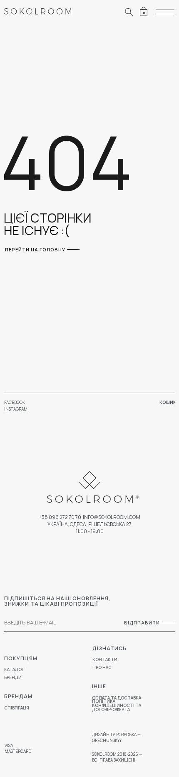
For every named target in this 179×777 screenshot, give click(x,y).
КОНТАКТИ (104, 659)
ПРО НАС (102, 667)
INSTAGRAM (15, 409)
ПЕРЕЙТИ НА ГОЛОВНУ (35, 249)
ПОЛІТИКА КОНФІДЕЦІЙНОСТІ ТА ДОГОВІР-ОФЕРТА (116, 705)
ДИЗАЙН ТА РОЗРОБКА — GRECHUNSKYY (116, 737)
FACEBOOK (14, 402)
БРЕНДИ (13, 677)
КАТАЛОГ (14, 669)
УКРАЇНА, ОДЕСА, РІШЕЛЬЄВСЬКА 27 (89, 524)
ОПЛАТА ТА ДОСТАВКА (116, 698)
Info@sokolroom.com (111, 517)
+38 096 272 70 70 (60, 517)
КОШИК (167, 402)
